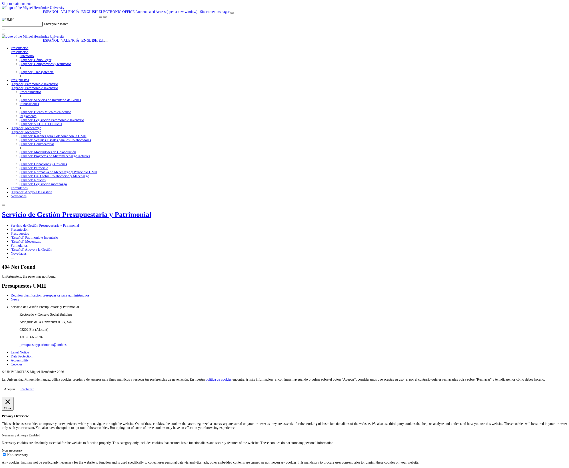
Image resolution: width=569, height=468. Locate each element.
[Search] (3, 29)
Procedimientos (30, 92)
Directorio (27, 56)
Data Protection (21, 356)
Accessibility (20, 360)
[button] (19, 52)
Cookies (16, 364)
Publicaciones (29, 104)
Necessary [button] (9, 435)
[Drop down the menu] (105, 17)
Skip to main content (16, 4)
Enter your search (56, 24)
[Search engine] (232, 13)
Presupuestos (20, 80)
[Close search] (3, 33)
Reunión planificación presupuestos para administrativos (50, 295)
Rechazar (27, 389)
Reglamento (28, 116)
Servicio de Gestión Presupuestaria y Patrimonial (76, 214)
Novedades (18, 196)
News (15, 299)
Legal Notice (20, 352)
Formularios (19, 188)
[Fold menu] (106, 41)
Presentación (19, 48)
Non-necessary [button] (12, 450)
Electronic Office (117, 12)
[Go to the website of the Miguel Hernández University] (33, 8)
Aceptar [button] (9, 389)
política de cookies (219, 379)
